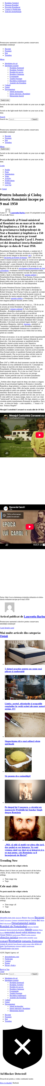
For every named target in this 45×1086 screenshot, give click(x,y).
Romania (14, 941)
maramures (35, 930)
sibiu (32, 944)
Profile (7, 170)
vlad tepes (15, 948)
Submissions (9, 174)
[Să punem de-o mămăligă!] (25, 760)
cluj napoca (8, 920)
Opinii (7, 87)
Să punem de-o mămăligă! (18, 776)
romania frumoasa (32, 941)
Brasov (24, 918)
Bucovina (31, 918)
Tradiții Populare (16, 79)
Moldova (9, 935)
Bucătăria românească (18, 81)
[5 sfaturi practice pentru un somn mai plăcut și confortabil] (25, 652)
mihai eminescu (29, 932)
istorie (28, 929)
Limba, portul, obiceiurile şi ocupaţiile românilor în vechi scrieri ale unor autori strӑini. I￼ (25, 706)
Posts (7, 172)
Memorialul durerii (17, 96)
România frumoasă (17, 68)
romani (4, 941)
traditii (23, 946)
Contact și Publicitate (13, 9)
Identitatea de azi (11, 63)
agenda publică (30, 275)
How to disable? (6, 1083)
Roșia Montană (17, 944)
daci (38, 920)
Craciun (33, 920)
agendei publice (17, 298)
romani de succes (6, 944)
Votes (7, 176)
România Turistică (12, 3)
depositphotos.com (12, 957)
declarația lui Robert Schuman (15, 258)
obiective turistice (9, 937)
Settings (8, 183)
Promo (7, 963)
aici (29, 255)
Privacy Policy (10, 965)
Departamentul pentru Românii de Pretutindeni (18, 924)
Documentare (10, 89)
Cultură (7, 85)
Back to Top (4, 969)
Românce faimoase (17, 74)
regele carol (9, 628)
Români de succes (16, 72)
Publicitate (9, 959)
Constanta (14, 920)
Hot (6, 53)
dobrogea (30, 926)
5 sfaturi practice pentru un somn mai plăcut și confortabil (23, 670)
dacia (42, 920)
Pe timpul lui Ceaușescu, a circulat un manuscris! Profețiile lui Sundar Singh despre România (23, 810)
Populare (8, 51)
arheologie (18, 917)
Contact (8, 961)
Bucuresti (39, 917)
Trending (8, 55)
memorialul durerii (12, 932)
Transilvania (5, 948)
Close (2, 972)
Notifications (10, 181)
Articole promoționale (13, 12)
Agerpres (27, 324)
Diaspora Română (11, 5)
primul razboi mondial (26, 938)
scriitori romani (26, 944)
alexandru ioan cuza (7, 918)
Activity (8, 178)
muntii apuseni (16, 935)
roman (35, 937)
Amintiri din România (18, 83)
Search (34, 119)
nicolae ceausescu (31, 935)
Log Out (8, 185)
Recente (8, 49)
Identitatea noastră (11, 66)
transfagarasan (30, 946)
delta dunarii (7, 923)
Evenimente (14, 76)
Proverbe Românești (12, 7)
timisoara (18, 946)
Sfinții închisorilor (16, 92)
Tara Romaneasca (9, 946)
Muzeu (23, 935)
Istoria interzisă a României (20, 94)
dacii (2, 923)
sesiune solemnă (16, 309)
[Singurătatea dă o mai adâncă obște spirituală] (25, 725)
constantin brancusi (24, 920)
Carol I (2, 628)
